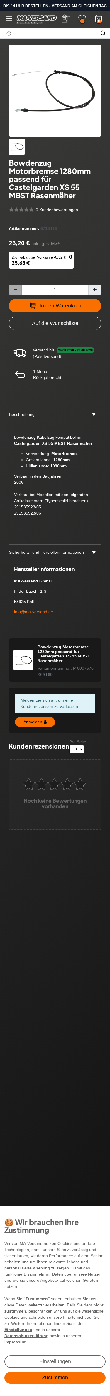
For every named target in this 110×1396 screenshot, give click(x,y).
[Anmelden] (66, 18)
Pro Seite (77, 741)
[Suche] (103, 33)
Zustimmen (55, 1377)
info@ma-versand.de (33, 611)
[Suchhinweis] (8, 33)
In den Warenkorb (60, 306)
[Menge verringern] (15, 290)
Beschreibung (22, 414)
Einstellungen (55, 1361)
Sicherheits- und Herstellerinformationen (46, 552)
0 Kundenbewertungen (57, 209)
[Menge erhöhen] (94, 290)
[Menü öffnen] (9, 18)
